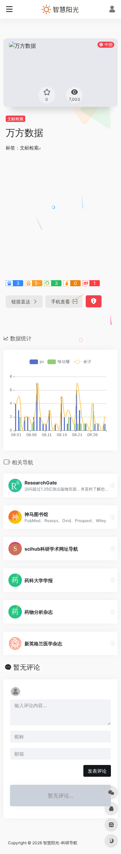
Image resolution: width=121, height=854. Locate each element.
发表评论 (97, 771)
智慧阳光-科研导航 (60, 842)
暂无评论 (26, 667)
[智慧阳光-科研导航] (60, 9)
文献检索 (15, 118)
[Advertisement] (60, 214)
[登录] (112, 9)
